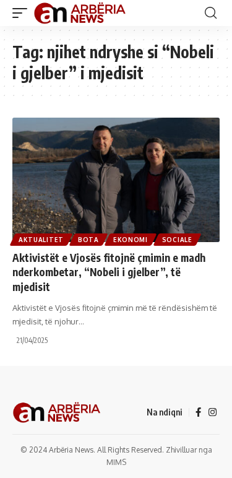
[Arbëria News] (80, 13)
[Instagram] (212, 412)
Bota (88, 239)
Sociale (177, 239)
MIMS (116, 462)
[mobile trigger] (22, 13)
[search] (211, 13)
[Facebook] (198, 412)
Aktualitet (41, 239)
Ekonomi (130, 239)
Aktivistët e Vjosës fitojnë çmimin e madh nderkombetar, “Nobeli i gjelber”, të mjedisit (108, 272)
